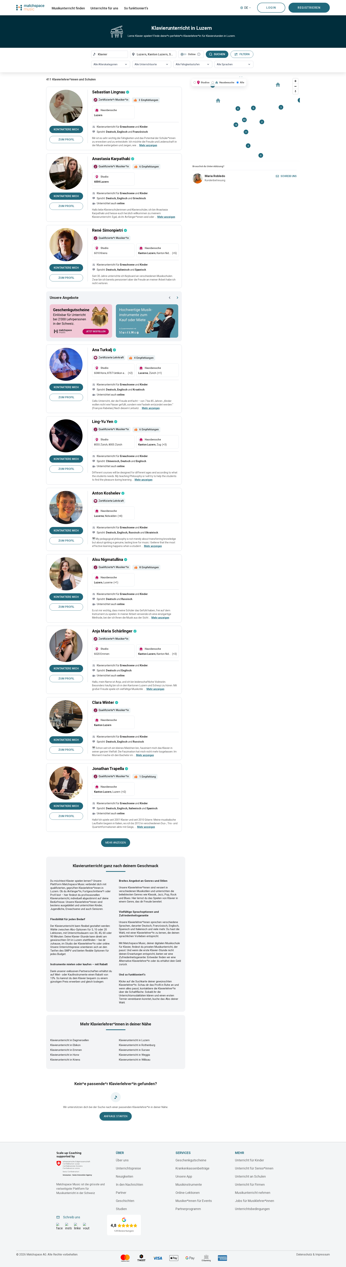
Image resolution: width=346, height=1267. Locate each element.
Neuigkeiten (124, 1176)
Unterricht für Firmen (250, 1184)
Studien (121, 1209)
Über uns (122, 1160)
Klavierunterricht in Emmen (66, 1050)
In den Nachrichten (129, 1184)
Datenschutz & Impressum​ (313, 1254)
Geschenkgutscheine (191, 1160)
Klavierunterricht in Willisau (134, 1059)
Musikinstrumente (189, 1184)
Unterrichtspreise (128, 1168)
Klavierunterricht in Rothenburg (137, 1045)
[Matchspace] (30, 7)
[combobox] (109, 54)
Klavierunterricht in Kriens (65, 1059)
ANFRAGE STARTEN (115, 1116)
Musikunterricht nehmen (252, 1193)
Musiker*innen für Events (194, 1201)
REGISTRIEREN (309, 7)
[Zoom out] (295, 86)
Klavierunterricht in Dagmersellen (69, 1040)
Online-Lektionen (188, 1193)
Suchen (219, 54)
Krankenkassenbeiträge (192, 1168)
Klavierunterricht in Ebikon (65, 1045)
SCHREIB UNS (289, 176)
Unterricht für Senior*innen (254, 1168)
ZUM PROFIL (66, 139)
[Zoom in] (295, 81)
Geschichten (125, 1201)
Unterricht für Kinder (249, 1160)
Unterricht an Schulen (250, 1176)
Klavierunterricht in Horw (64, 1054)
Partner (121, 1193)
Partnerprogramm (188, 1209)
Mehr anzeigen (115, 842)
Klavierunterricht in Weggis (134, 1054)
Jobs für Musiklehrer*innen (254, 1201)
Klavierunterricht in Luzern (134, 1040)
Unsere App (184, 1176)
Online (192, 54)
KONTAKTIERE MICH (66, 129)
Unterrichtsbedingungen (252, 1209)
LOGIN (271, 7)
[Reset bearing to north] (295, 91)
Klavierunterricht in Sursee (134, 1050)
